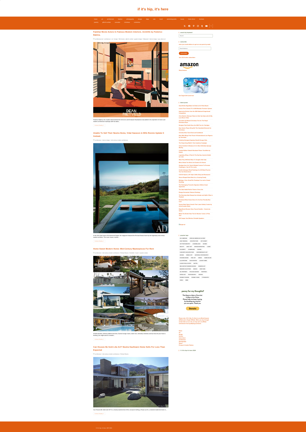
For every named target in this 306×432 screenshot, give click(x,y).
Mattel (196, 263)
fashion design (184, 257)
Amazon (206, 318)
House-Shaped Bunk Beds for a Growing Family (192, 177)
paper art (183, 274)
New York (202, 269)
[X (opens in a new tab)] (185, 26)
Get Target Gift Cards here (186, 95)
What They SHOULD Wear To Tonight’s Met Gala (192, 159)
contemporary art (201, 252)
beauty (182, 246)
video (181, 280)
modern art (201, 266)
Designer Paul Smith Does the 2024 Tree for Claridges (194, 125)
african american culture (197, 238)
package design (194, 271)
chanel (199, 249)
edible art (189, 255)
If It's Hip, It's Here (153, 9)
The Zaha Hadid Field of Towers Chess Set (191, 189)
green (200, 257)
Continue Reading (100, 126)
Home (180, 330)
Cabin (208, 246)
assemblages (196, 243)
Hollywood (145, 39)
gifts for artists (129, 39)
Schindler (131, 253)
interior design (153, 39)
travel (136, 253)
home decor (207, 257)
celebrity (183, 249)
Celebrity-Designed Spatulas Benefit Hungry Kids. (193, 140)
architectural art (99, 39)
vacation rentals (144, 253)
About (180, 343)
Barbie (205, 243)
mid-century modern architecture (119, 140)
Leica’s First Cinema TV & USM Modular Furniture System (195, 108)
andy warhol (183, 241)
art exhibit (204, 241)
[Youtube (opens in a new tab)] (207, 26)
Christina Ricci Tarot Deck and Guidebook (191, 132)
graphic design (138, 39)
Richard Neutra (124, 253)
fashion (181, 336)
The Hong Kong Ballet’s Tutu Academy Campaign (193, 143)
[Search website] (211, 26)
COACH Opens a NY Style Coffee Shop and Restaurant (194, 174)
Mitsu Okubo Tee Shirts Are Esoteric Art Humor (192, 162)
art (112, 39)
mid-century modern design (188, 266)
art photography (185, 243)
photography (192, 274)
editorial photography (201, 255)
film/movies (122, 39)
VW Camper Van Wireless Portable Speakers (191, 218)
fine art (193, 257)
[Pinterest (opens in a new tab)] (194, 26)
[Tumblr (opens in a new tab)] (202, 26)
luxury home (203, 260)
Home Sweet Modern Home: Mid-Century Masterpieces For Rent (123, 249)
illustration (183, 260)
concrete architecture (187, 252)
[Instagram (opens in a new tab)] (198, 26)
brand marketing (199, 246)
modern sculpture (185, 269)
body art (189, 246)
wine (187, 280)
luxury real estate (185, 263)
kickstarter (193, 260)
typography (205, 277)
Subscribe (183, 53)
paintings (204, 271)
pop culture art (162, 39)
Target (188, 320)
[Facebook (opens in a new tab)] (189, 26)
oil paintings (183, 271)
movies (195, 269)
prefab (201, 274)
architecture (107, 39)
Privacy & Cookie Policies (186, 345)
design (116, 39)
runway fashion (184, 277)
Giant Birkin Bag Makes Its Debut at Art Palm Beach (193, 105)
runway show (195, 277)
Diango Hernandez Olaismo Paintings (189, 192)
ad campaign (183, 238)
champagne (191, 249)
